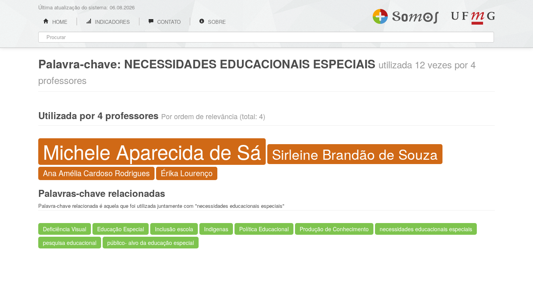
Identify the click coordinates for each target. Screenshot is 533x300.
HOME (59, 21)
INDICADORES (111, 21)
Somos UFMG (405, 15)
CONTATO (168, 21)
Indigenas (216, 229)
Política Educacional (264, 229)
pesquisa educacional (69, 242)
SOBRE (216, 21)
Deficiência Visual (64, 229)
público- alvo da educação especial (150, 242)
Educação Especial (120, 229)
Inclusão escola (174, 229)
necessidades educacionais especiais (426, 229)
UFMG (473, 18)
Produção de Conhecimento (334, 229)
